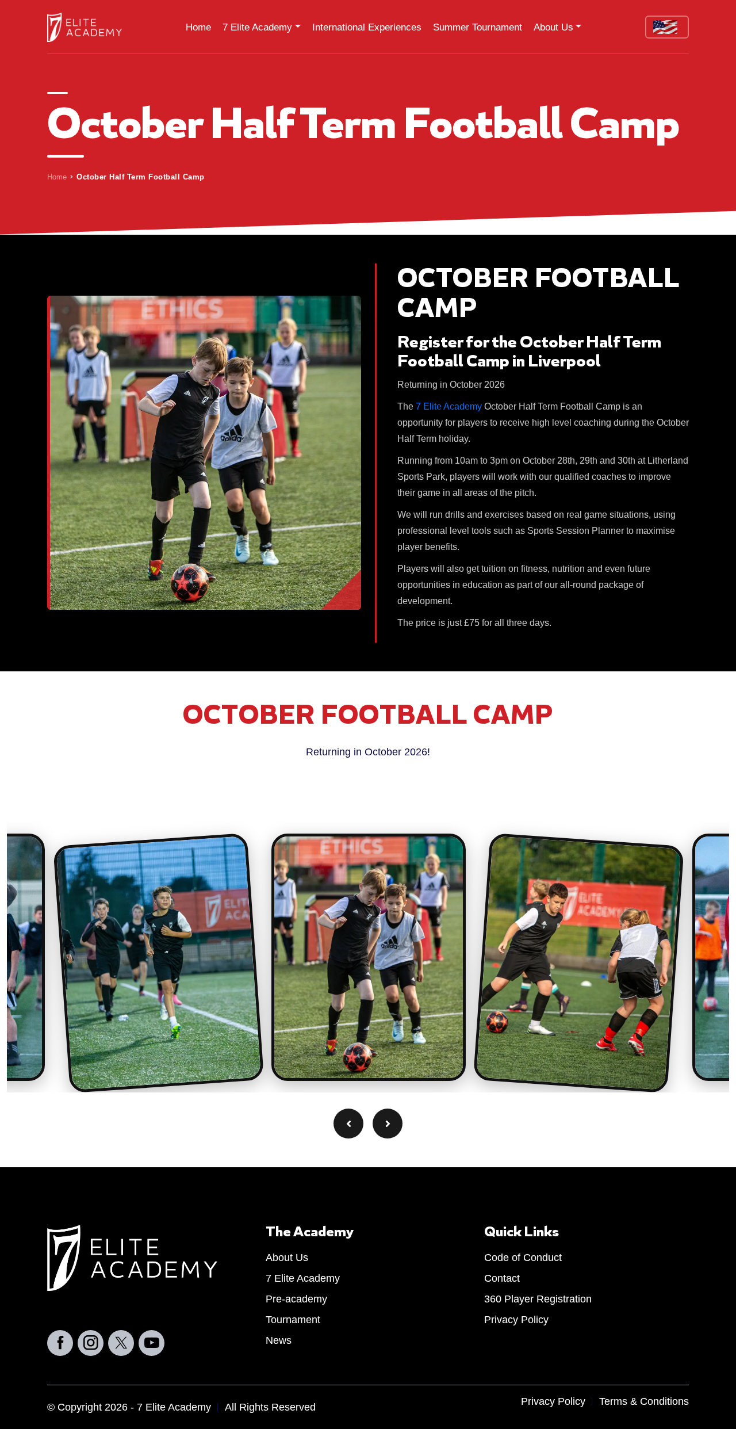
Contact (502, 1278)
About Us (553, 27)
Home (198, 27)
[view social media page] (60, 1343)
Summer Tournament (477, 27)
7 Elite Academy (257, 27)
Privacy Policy (516, 1320)
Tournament (293, 1320)
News (279, 1340)
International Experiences (366, 27)
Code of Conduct (523, 1257)
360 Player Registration (538, 1299)
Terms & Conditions (644, 1401)
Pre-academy (296, 1299)
